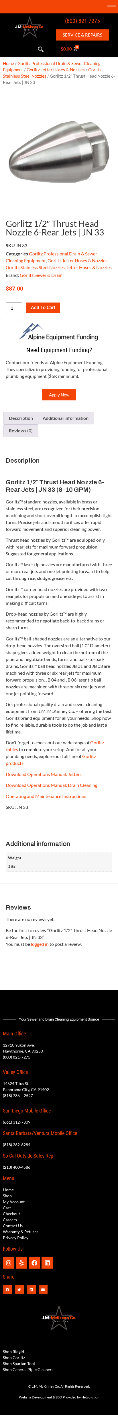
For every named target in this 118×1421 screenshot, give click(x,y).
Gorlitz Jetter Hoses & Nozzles (56, 69)
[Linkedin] (47, 1263)
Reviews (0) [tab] (21, 430)
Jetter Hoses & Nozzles (89, 267)
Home (8, 63)
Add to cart (43, 307)
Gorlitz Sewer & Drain (41, 275)
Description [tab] (21, 418)
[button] (41, 49)
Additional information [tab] (65, 418)
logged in (40, 944)
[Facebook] (34, 1263)
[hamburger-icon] (111, 7)
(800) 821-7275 (82, 20)
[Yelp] (21, 1263)
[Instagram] (8, 1263)
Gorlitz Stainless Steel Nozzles (35, 267)
